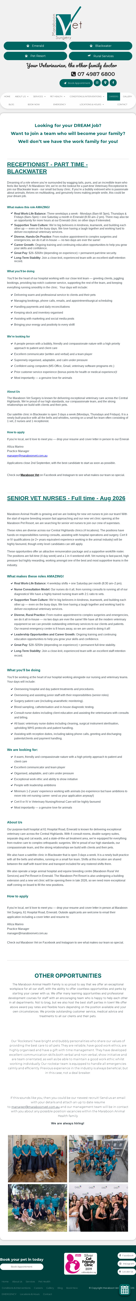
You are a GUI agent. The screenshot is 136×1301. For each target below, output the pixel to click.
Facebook (128, 1255)
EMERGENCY (59, 104)
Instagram (128, 1263)
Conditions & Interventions (85, 96)
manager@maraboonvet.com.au (35, 1107)
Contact (122, 104)
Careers (113, 96)
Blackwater (103, 46)
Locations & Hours (90, 104)
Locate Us (127, 1271)
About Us (20, 96)
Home (7, 96)
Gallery (127, 96)
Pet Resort (38, 56)
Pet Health (56, 96)
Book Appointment (79, 83)
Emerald (38, 46)
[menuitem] (5, 1281)
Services (38, 96)
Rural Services (104, 56)
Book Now (34, 104)
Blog (11, 104)
